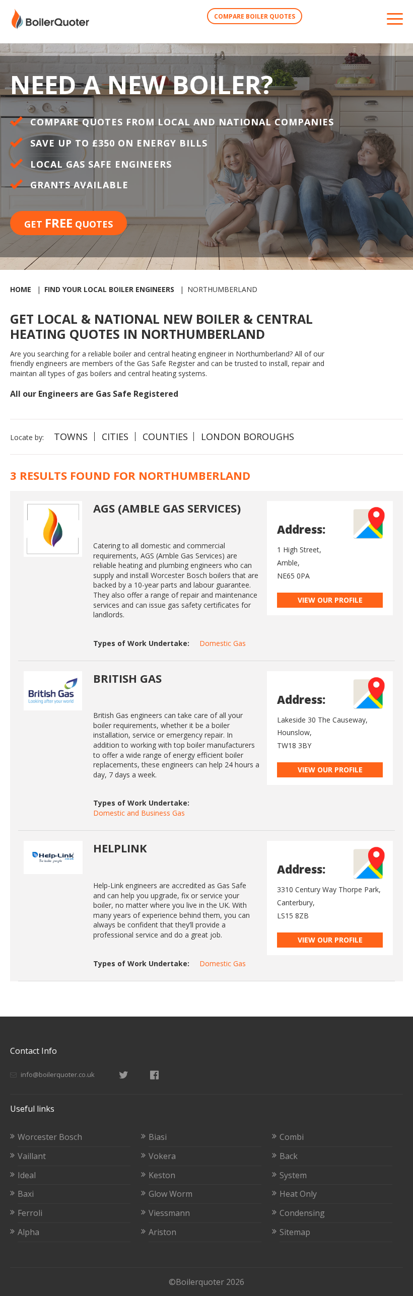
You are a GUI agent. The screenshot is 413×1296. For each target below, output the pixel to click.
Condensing (302, 1212)
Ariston (162, 1232)
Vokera (162, 1156)
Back (289, 1156)
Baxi (26, 1193)
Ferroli (30, 1212)
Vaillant (32, 1156)
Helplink (120, 847)
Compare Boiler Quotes (254, 16)
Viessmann (169, 1212)
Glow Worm (170, 1193)
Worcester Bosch (50, 1136)
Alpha (28, 1232)
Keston (162, 1175)
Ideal (27, 1175)
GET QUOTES (68, 222)
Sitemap (295, 1232)
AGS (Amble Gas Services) (167, 508)
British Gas (127, 678)
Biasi (158, 1136)
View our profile (330, 600)
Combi (292, 1136)
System (293, 1175)
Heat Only (298, 1193)
